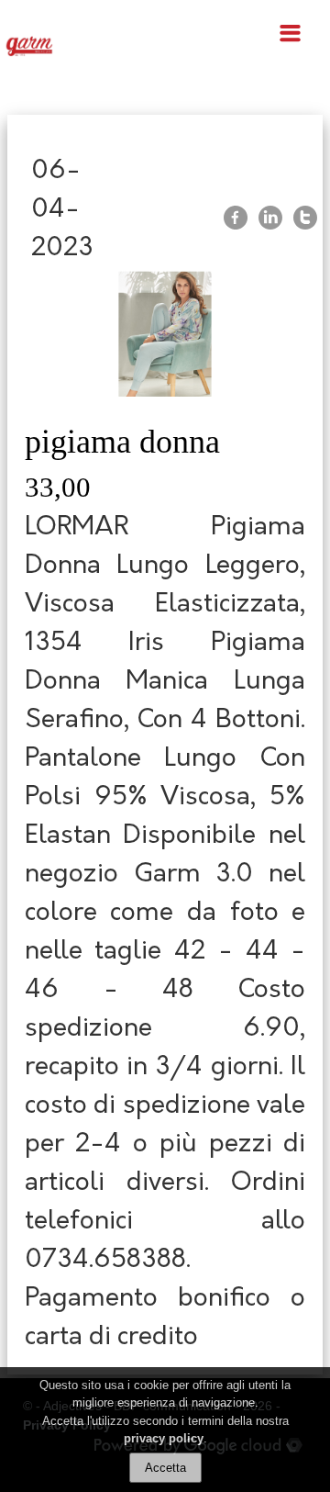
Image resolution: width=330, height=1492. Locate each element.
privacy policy (164, 1438)
